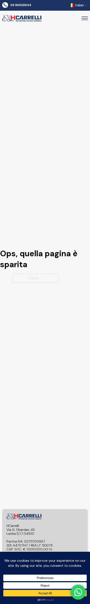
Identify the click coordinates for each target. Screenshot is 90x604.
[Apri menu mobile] (85, 18)
